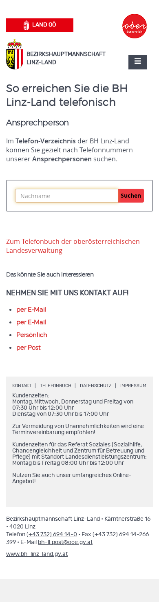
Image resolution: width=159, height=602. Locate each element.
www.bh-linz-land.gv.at (37, 554)
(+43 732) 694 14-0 (51, 534)
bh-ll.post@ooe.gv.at (65, 542)
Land (44, 25)
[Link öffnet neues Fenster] (134, 19)
